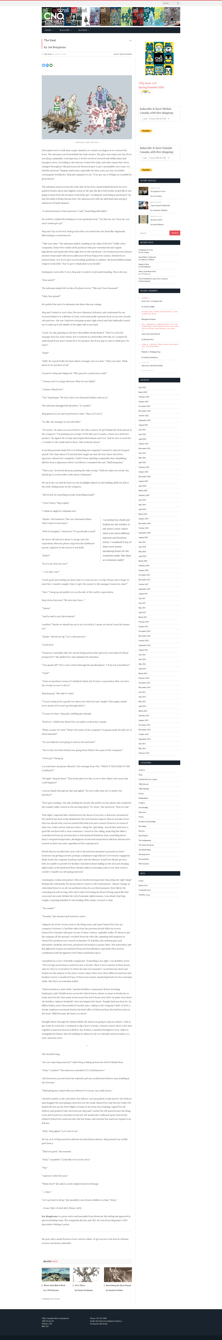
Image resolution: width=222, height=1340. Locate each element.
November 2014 (145, 729)
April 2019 (142, 509)
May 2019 (142, 505)
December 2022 (144, 406)
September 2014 (145, 739)
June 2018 (142, 547)
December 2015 (144, 683)
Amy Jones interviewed (151, 334)
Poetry (141, 817)
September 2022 (145, 420)
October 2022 (144, 415)
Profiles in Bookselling (147, 821)
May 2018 (142, 551)
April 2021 (142, 462)
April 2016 (142, 668)
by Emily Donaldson (150, 357)
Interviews (142, 812)
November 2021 (145, 448)
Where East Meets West (54, 1285)
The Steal (50, 40)
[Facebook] (47, 65)
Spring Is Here (157, 220)
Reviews (142, 831)
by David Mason (157, 224)
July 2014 (142, 743)
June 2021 (142, 453)
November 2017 (145, 580)
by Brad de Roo (148, 339)
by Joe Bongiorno (55, 47)
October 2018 (144, 528)
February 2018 (144, 565)
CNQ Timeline (144, 789)
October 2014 (144, 734)
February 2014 (144, 753)
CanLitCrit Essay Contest (148, 779)
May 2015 (142, 701)
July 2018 (142, 542)
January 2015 (143, 720)
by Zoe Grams (156, 196)
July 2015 (142, 692)
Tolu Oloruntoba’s (153, 279)
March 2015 (143, 711)
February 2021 (144, 467)
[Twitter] (43, 65)
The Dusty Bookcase (146, 845)
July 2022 (142, 430)
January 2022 (143, 444)
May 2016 (142, 664)
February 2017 (144, 622)
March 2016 (143, 673)
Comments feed (144, 890)
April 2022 (142, 439)
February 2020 (144, 495)
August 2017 (143, 594)
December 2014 (144, 725)
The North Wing (145, 850)
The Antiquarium (145, 840)
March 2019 (143, 514)
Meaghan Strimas (149, 319)
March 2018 (143, 561)
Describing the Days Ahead (118, 1285)
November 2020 (145, 476)
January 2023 (143, 401)
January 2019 (143, 519)
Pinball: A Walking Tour (151, 352)
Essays (116, 54)
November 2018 (145, 523)
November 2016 (145, 636)
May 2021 (142, 458)
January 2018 (143, 570)
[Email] (51, 65)
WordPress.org (144, 895)
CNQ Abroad (143, 784)
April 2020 (142, 486)
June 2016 (142, 659)
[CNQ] (111, 16)
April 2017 (142, 612)
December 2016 (144, 631)
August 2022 (143, 425)
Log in (141, 881)
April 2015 (142, 706)
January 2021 (143, 472)
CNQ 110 (53, 1208)
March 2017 (143, 617)
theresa (145, 298)
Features (142, 803)
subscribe (66, 1243)
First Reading (143, 807)
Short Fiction (143, 835)
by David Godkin (148, 306)
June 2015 (142, 697)
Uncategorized (126, 54)
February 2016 (144, 678)
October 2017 (144, 584)
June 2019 (142, 500)
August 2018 (143, 537)
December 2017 (144, 575)
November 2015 (145, 687)
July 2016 (142, 654)
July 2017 (142, 598)
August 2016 (143, 650)
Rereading (142, 826)
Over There (80, 1285)
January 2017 (143, 626)
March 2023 (143, 392)
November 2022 (145, 411)
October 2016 (144, 640)
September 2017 (145, 589)
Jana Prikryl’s (160, 205)
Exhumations (143, 798)
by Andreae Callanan (159, 210)
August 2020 (143, 481)
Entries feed (143, 885)
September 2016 (145, 645)
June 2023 (142, 387)
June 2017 (142, 603)
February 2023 (144, 397)
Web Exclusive (144, 864)
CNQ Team (47, 54)
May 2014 (142, 748)
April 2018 (142, 556)
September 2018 (145, 533)
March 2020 (143, 490)
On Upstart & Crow (158, 191)
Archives (142, 770)
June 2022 (142, 434)
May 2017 (142, 608)
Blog (140, 775)
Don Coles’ (152, 301)
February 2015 (144, 715)
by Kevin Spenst (144, 281)
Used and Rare (144, 859)
